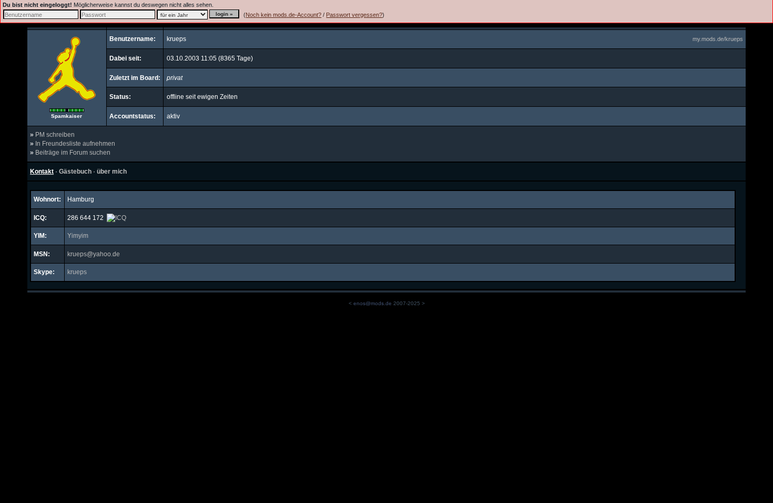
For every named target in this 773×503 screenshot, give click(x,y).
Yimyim (77, 235)
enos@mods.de (372, 303)
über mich (112, 171)
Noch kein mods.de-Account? (283, 15)
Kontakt (42, 171)
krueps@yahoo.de (93, 254)
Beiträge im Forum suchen (72, 152)
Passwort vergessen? (354, 15)
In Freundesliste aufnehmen (75, 143)
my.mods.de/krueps (718, 39)
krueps (77, 272)
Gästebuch (75, 171)
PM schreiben (55, 134)
